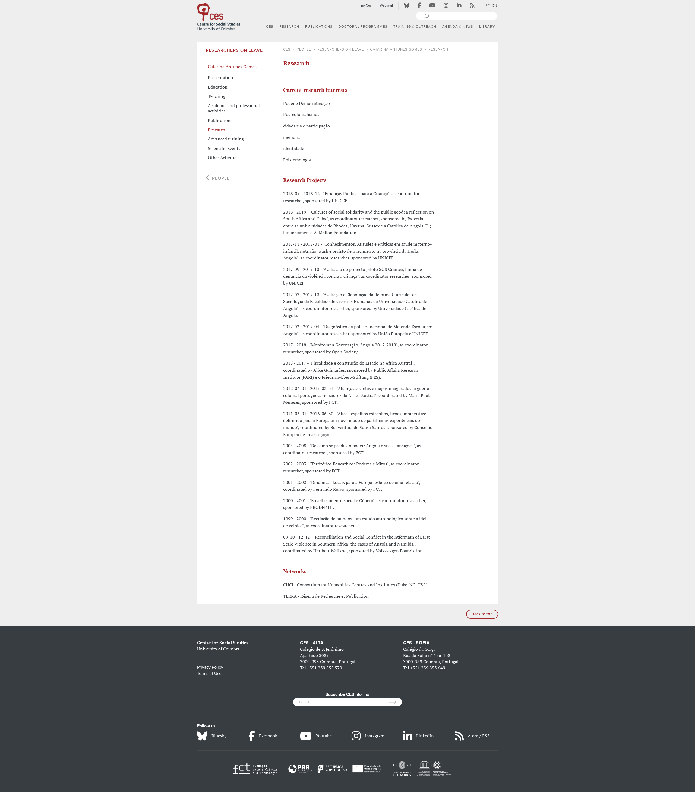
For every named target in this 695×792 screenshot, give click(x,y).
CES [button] (269, 26)
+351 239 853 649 (427, 668)
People (304, 49)
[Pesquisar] (426, 16)
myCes (366, 5)
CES (286, 49)
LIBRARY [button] (487, 26)
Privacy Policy (210, 667)
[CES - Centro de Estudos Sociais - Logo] (219, 16)
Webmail (386, 5)
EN (494, 5)
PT (488, 5)
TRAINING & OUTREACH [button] (414, 26)
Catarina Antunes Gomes (396, 49)
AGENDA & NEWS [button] (457, 26)
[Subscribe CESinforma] (395, 702)
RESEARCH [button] (289, 26)
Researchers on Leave (340, 49)
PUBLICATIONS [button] (319, 26)
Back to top (482, 614)
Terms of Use (209, 673)
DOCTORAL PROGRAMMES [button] (363, 26)
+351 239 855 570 (324, 668)
